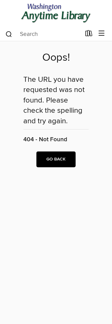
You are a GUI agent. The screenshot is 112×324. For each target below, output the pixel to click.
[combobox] (43, 34)
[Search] (9, 34)
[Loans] (89, 34)
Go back (56, 159)
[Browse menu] (101, 33)
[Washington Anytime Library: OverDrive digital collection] (56, 13)
